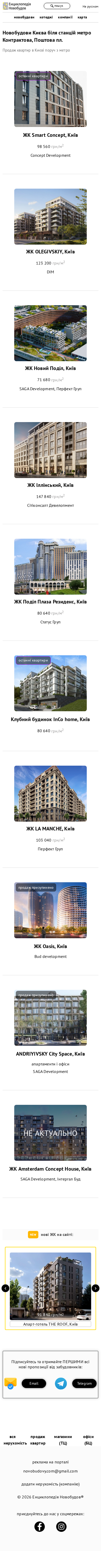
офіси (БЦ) (88, 1440)
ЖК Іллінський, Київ (50, 485)
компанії (65, 17)
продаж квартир (38, 1440)
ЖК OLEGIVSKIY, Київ (50, 251)
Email (34, 1383)
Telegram (84, 1383)
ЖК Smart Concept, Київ (50, 135)
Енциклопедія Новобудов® (58, 1496)
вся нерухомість (15, 1440)
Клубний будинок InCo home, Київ (50, 719)
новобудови (24, 17)
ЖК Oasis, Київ (50, 946)
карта (82, 17)
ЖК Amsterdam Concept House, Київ (50, 1168)
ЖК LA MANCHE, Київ (50, 828)
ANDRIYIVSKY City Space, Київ (50, 1053)
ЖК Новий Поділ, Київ (50, 368)
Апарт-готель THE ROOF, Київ (50, 1324)
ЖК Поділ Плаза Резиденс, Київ (50, 601)
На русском (90, 6)
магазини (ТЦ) (63, 1440)
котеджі (46, 17)
